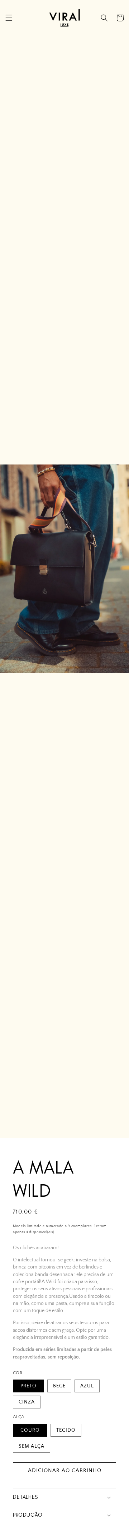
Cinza (27, 1402)
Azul (87, 1386)
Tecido (66, 1430)
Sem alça (31, 1446)
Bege (59, 1386)
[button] (9, 18)
